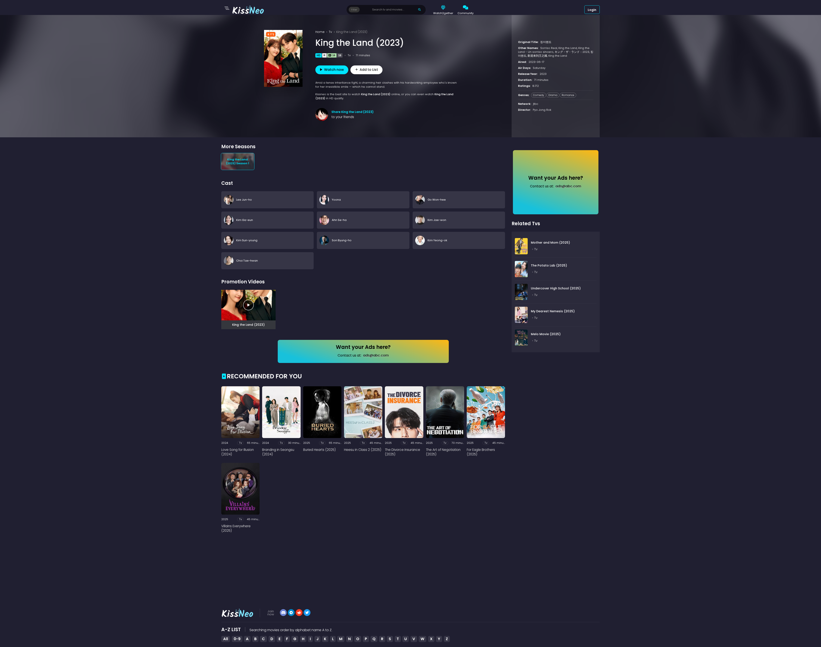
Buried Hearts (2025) (319, 449)
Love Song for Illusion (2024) (237, 451)
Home (320, 32)
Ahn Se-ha (339, 220)
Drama (552, 95)
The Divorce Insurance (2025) (402, 451)
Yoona (336, 199)
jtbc (535, 104)
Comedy (538, 95)
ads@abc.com (376, 355)
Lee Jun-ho (244, 199)
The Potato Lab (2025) (549, 265)
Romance (568, 95)
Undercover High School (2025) (556, 288)
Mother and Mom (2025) (550, 242)
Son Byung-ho (341, 240)
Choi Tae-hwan (247, 260)
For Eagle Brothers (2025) (481, 451)
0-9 (237, 638)
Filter (354, 9)
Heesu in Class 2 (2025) (362, 449)
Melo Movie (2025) (546, 334)
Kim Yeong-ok (437, 240)
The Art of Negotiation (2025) (443, 451)
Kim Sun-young (246, 240)
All (225, 638)
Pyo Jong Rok (542, 110)
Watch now (334, 69)
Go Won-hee (437, 199)
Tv (330, 32)
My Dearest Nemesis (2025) (553, 311)
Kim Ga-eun (244, 220)
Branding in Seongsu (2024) (278, 451)
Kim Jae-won (437, 220)
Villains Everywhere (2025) (236, 528)
